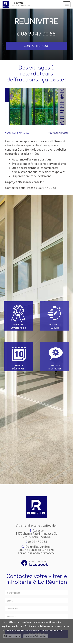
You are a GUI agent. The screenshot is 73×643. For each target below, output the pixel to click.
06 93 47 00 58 (38, 33)
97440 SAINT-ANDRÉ (37, 535)
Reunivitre (21, 4)
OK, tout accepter (12, 636)
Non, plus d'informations (36, 636)
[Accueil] (6, 4)
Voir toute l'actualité (58, 132)
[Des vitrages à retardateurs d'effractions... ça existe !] (36, 106)
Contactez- (36, 45)
